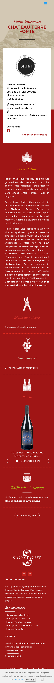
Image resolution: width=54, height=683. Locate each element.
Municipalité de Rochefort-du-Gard (22, 625)
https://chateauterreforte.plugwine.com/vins (27, 117)
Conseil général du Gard (17, 615)
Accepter (30, 679)
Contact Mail (13, 656)
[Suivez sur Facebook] (24, 574)
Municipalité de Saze (15, 629)
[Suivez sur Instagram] (30, 574)
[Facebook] (8, 130)
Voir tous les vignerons (27, 515)
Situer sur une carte (33, 134)
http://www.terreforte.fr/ (23, 104)
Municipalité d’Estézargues (18, 622)
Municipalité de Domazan (18, 618)
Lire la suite (18, 679)
